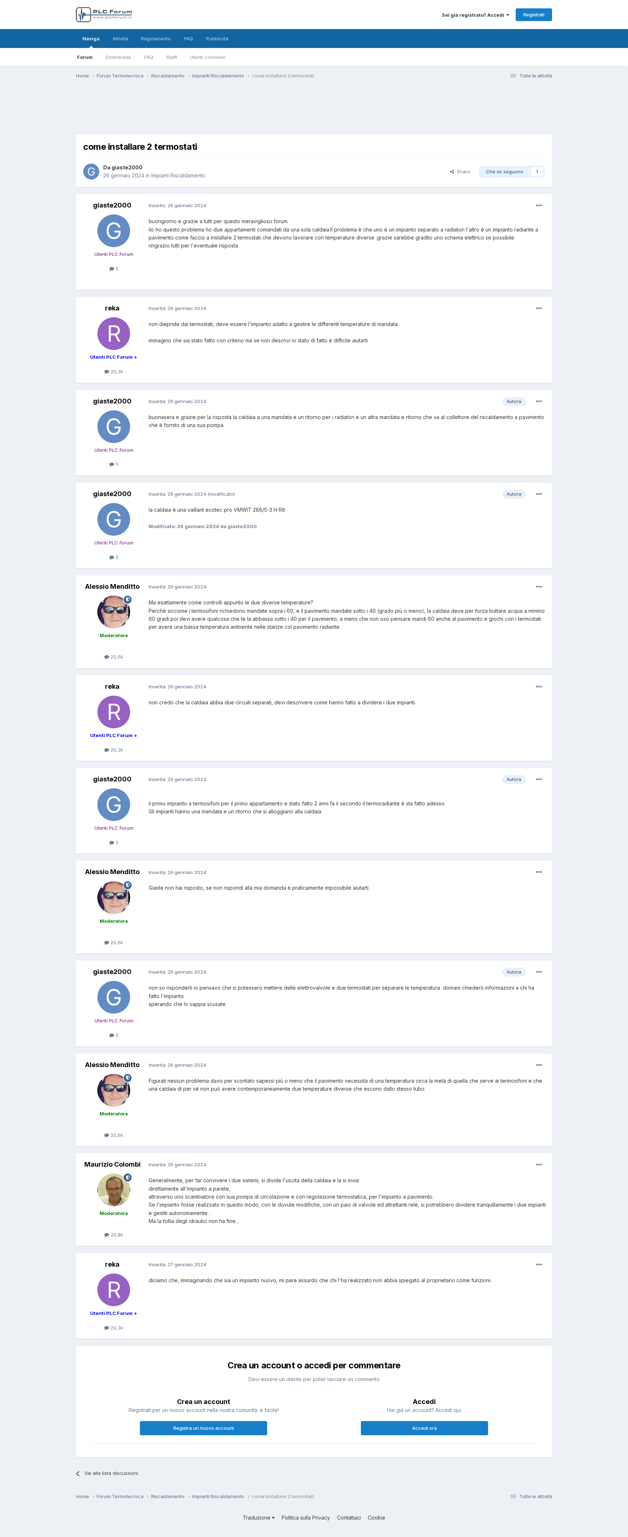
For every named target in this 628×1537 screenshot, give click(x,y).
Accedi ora (424, 1428)
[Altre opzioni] (539, 205)
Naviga (91, 38)
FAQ (148, 57)
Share (462, 171)
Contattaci (349, 1517)
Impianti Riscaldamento (178, 175)
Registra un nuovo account (203, 1428)
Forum (85, 57)
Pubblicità (217, 38)
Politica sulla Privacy (306, 1517)
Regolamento (156, 38)
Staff (171, 57)
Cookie (376, 1517)
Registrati (533, 14)
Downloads (118, 57)
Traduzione (257, 1517)
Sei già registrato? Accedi (474, 15)
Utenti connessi (207, 57)
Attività (120, 38)
